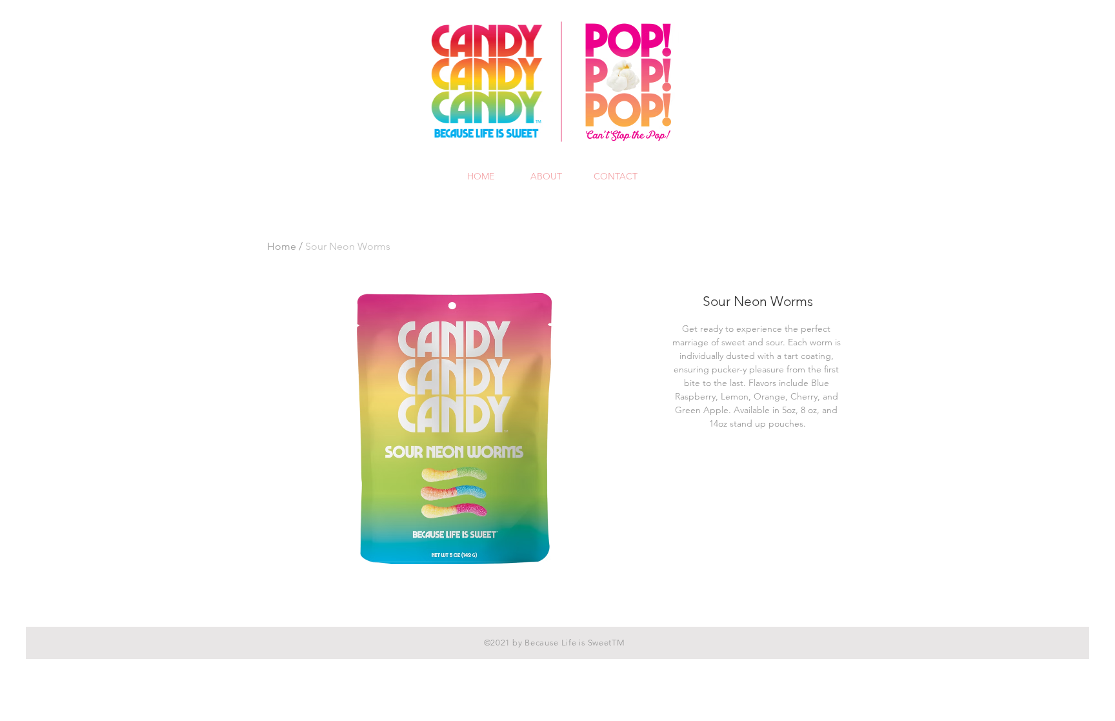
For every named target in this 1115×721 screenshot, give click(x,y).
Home (281, 246)
